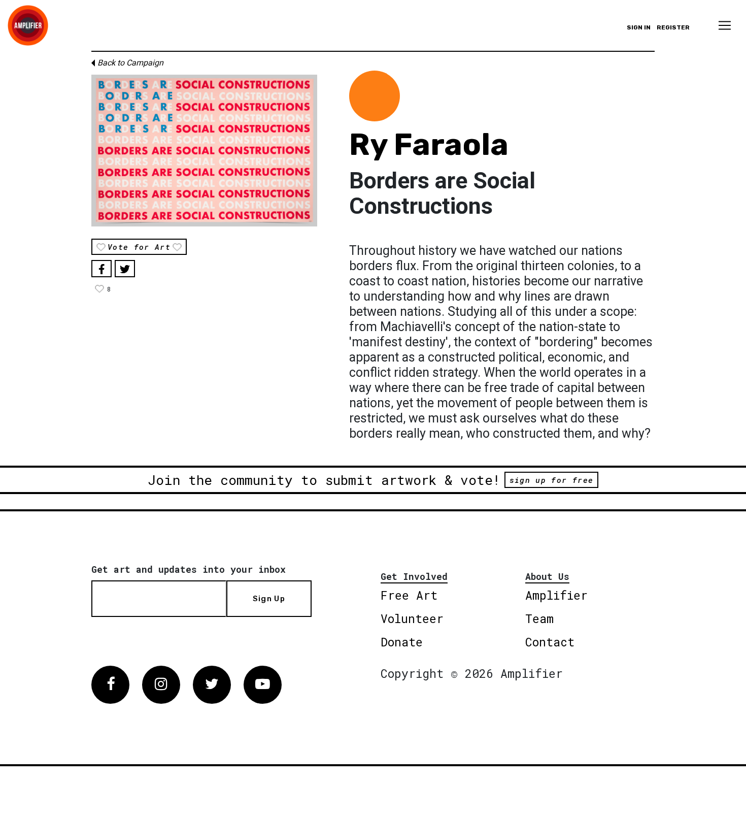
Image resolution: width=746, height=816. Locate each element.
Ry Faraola (428, 144)
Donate (402, 641)
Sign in (639, 27)
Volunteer (412, 618)
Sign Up (269, 598)
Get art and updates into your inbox (188, 569)
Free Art (409, 595)
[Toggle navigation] (724, 25)
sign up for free (551, 480)
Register (673, 27)
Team (539, 618)
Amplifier (556, 595)
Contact (549, 641)
